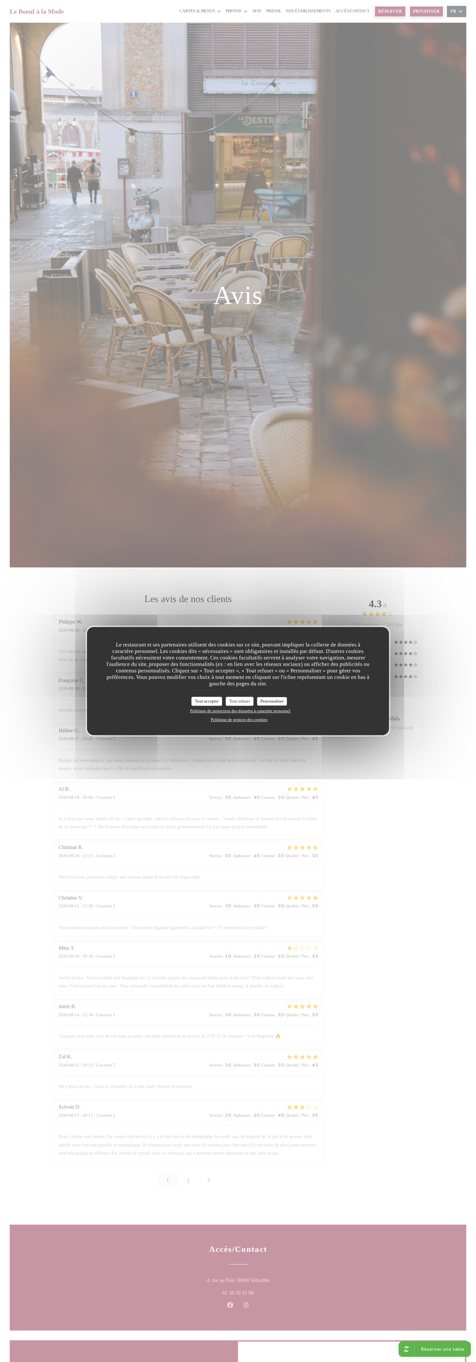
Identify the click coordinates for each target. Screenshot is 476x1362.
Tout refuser (239, 701)
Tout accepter (207, 701)
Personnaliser (272, 701)
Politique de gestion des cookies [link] (239, 719)
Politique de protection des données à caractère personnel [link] (240, 710)
